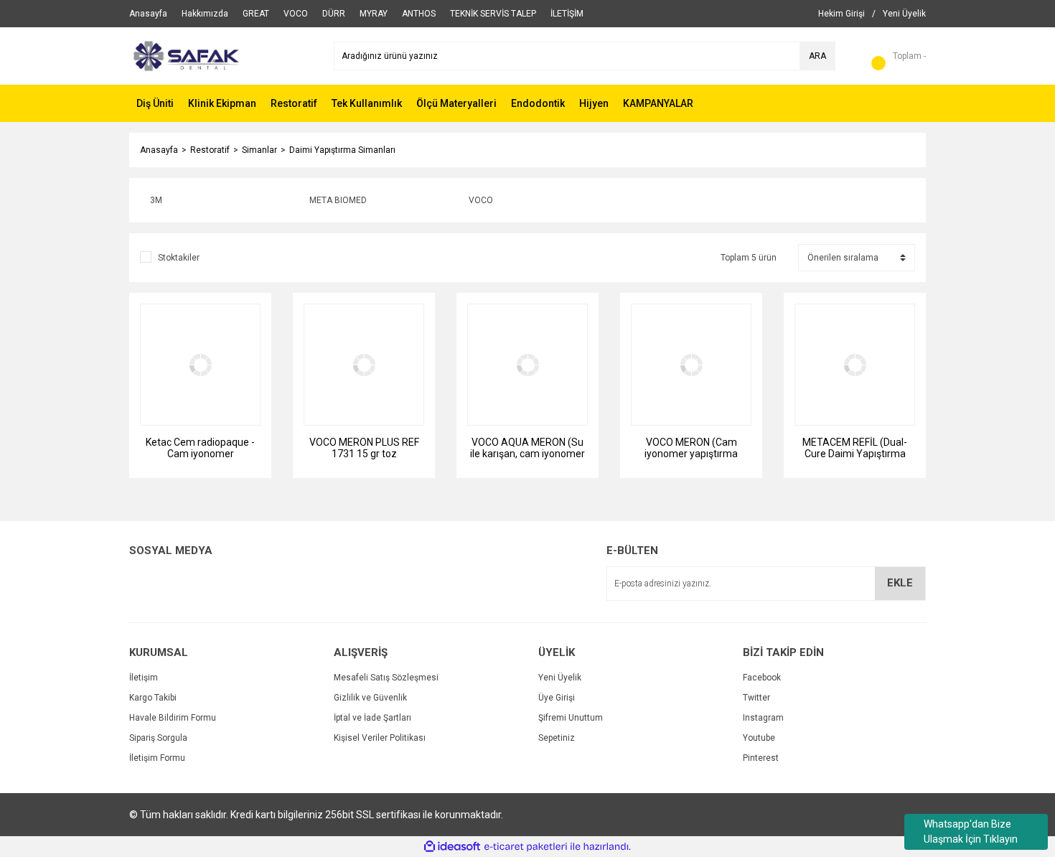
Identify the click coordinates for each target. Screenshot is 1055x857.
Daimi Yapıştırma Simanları (342, 150)
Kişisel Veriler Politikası (380, 738)
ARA (817, 56)
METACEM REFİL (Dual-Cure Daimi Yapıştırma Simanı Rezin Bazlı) (854, 447)
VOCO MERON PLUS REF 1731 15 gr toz (364, 447)
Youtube (759, 738)
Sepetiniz (556, 738)
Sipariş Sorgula (158, 738)
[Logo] (184, 55)
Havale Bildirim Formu (172, 718)
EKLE (900, 582)
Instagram (763, 718)
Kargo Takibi (153, 698)
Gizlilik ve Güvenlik (370, 698)
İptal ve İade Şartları (372, 718)
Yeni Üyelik (559, 678)
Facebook (762, 678)
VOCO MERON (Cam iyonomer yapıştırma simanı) (691, 447)
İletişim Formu (157, 758)
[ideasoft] (452, 846)
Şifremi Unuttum (570, 718)
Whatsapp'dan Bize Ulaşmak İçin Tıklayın (971, 831)
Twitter (756, 698)
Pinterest (761, 758)
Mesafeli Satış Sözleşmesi (386, 678)
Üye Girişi (556, 698)
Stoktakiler (179, 258)
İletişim (143, 678)
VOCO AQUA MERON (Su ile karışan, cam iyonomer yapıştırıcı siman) (527, 447)
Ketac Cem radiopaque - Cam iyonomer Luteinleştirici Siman (200, 447)
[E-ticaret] (526, 846)
